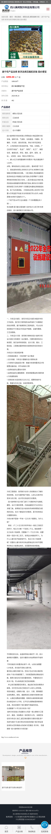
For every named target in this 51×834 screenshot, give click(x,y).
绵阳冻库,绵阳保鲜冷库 (31, 17)
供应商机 (18, 17)
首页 (11, 17)
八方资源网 (19, 817)
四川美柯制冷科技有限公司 (21, 814)
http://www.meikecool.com (10, 737)
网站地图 (42, 817)
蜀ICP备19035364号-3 (32, 810)
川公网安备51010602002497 (25, 819)
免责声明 (26, 817)
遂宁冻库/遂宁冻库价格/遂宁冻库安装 (15, 788)
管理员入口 (34, 817)
